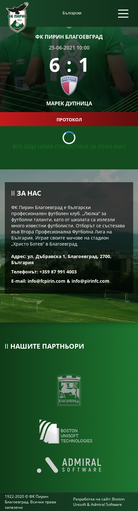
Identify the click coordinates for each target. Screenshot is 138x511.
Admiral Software (106, 504)
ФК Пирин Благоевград (69, 36)
